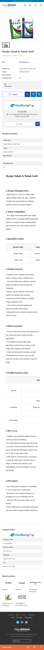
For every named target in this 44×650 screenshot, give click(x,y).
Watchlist (34, 647)
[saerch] (25, 5)
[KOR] (35, 5)
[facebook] (22, 622)
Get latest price (24, 62)
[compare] (27, 94)
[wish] (33, 94)
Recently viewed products (28, 647)
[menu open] (41, 5)
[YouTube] (26, 622)
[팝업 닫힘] (41, 1)
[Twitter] (17, 622)
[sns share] (39, 94)
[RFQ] (30, 5)
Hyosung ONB (22, 111)
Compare (41, 647)
